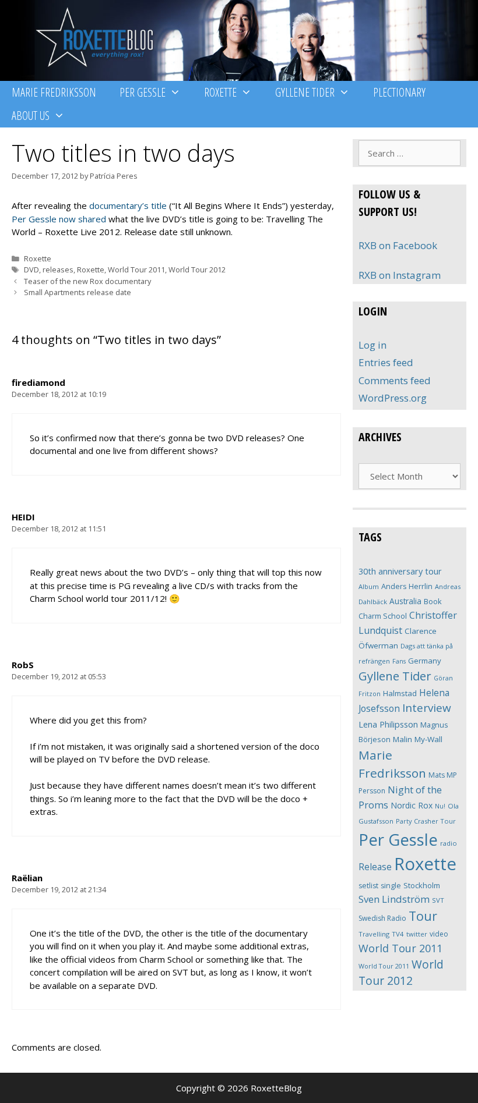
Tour (423, 915)
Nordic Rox (412, 805)
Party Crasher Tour (426, 821)
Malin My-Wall (417, 739)
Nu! (440, 806)
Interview (426, 707)
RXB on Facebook (397, 245)
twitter (416, 934)
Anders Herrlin (407, 586)
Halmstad (400, 693)
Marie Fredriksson (54, 92)
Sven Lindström (394, 899)
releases (58, 269)
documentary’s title (128, 205)
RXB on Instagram (399, 275)
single (391, 886)
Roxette (220, 92)
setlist (368, 886)
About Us (31, 115)
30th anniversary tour (400, 571)
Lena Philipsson (388, 724)
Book (433, 601)
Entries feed (385, 362)
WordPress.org (392, 398)
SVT (438, 900)
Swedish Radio (382, 918)
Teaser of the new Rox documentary (87, 281)
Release (375, 867)
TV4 (398, 934)
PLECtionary (399, 92)
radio (448, 843)
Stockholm (421, 885)
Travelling (373, 934)
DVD (31, 269)
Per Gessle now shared (59, 219)
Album (368, 586)
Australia (405, 601)
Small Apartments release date (77, 292)
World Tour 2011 (136, 269)
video (439, 934)
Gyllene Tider (305, 92)
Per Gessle (142, 92)
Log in (372, 345)
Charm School (382, 616)
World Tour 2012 (197, 269)
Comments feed (394, 380)
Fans (399, 661)
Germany (424, 660)
